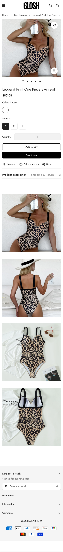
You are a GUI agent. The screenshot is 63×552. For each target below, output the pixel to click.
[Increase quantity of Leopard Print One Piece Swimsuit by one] (57, 137)
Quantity (6, 137)
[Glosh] (31, 5)
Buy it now (31, 155)
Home (5, 15)
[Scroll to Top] (57, 536)
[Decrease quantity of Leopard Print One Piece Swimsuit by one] (18, 137)
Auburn (5, 110)
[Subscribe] (57, 486)
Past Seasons (20, 15)
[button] (57, 5)
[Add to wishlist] (54, 25)
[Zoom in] (54, 70)
